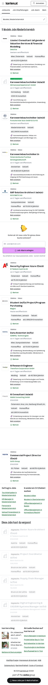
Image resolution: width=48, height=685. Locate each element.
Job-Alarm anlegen (25, 250)
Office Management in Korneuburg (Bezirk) (33, 511)
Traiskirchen (16, 316)
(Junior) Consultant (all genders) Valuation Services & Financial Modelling (27, 43)
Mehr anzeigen (15, 69)
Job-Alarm (35, 10)
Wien (13, 56)
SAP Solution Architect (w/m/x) (26, 192)
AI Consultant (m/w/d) (21, 394)
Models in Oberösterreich (34, 499)
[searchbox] (24, 19)
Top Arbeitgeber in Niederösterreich (9, 494)
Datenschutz (9, 665)
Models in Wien (30, 496)
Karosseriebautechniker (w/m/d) (27, 117)
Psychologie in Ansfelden (34, 647)
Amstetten (15, 167)
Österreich (20, 56)
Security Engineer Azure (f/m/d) (27, 266)
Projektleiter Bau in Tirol (34, 640)
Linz (27, 404)
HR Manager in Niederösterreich (9, 500)
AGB (39, 660)
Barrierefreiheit (22, 665)
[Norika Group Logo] (24, 675)
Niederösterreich (26, 29)
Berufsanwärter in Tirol (33, 651)
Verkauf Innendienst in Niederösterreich (11, 513)
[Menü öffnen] (3, 3)
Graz (23, 404)
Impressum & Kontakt (28, 660)
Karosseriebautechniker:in (24, 154)
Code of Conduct (36, 665)
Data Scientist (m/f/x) (21, 332)
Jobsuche (6, 10)
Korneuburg (16, 92)
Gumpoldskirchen (18, 202)
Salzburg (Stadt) (36, 404)
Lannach (25, 316)
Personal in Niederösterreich (9, 507)
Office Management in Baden (33, 504)
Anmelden (40, 3)
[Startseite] (12, 3)
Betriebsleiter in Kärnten (34, 643)
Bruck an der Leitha (19, 567)
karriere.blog (8, 628)
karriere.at (29, 631)
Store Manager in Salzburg (35, 636)
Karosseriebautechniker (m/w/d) (27, 82)
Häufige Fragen (12, 660)
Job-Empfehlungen (20, 10)
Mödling (14, 375)
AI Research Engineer (21, 365)
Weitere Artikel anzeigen (12, 652)
